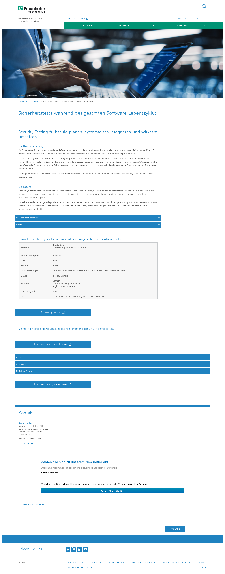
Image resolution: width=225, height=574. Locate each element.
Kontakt (183, 19)
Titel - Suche (204, 6)
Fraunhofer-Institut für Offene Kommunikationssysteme (30, 20)
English (200, 19)
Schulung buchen (51, 312)
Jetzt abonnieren (112, 491)
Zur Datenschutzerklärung (32, 504)
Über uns (182, 26)
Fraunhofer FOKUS (77, 19)
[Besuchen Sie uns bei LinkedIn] (79, 549)
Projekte (124, 26)
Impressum (200, 562)
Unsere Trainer (171, 562)
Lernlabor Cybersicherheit (145, 562)
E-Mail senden (27, 443)
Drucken (175, 529)
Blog (152, 26)
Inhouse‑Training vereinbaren (51, 344)
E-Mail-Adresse (49, 472)
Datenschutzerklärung (81, 567)
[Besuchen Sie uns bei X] (73, 549)
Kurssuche (86, 26)
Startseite (23, 101)
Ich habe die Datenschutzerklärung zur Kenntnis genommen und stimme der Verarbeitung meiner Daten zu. (96, 484)
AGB (204, 567)
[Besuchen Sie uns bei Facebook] (68, 549)
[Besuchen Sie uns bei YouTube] (85, 549)
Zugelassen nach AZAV (93, 562)
